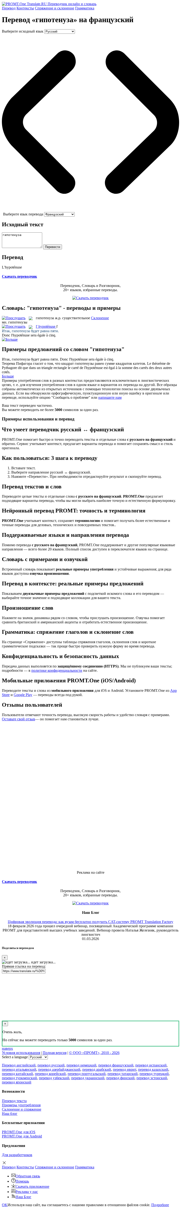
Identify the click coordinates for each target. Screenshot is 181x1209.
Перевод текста (14, 1101)
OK (5, 1205)
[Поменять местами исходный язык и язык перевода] (90, 210)
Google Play (23, 695)
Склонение (100, 318)
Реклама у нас (27, 1192)
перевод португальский (87, 1074)
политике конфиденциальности (56, 670)
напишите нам (110, 397)
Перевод (9, 8)
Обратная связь (28, 1176)
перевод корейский (50, 1074)
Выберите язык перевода (23, 214)
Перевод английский (19, 1065)
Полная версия (54, 1053)
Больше (8, 376)
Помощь (22, 1181)
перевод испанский (151, 1065)
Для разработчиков (17, 1155)
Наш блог (9, 1114)
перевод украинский (87, 1078)
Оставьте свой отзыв (18, 719)
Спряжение (54, 8)
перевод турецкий (154, 1074)
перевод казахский (153, 1069)
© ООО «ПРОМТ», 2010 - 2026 (94, 1053)
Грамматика (84, 8)
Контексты (25, 8)
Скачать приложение (32, 1186)
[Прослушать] (13, 318)
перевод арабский (96, 1069)
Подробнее (160, 1205)
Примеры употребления (21, 1105)
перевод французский (115, 1065)
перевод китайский (17, 1074)
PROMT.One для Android (22, 1136)
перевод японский (16, 1082)
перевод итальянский (19, 1069)
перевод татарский (122, 1074)
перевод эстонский (151, 1078)
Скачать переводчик (19, 276)
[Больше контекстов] (10, 339)
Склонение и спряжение (21, 1109)
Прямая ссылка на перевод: (24, 966)
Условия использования (21, 1053)
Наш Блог (23, 1197)
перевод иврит (124, 1069)
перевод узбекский (54, 1078)
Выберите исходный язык (22, 31)
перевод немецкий (81, 1065)
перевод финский (120, 1078)
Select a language (15, 1057)
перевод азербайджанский (59, 1069)
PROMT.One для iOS (18, 1132)
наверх (7, 1048)
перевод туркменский (19, 1078)
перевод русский (51, 1065)
